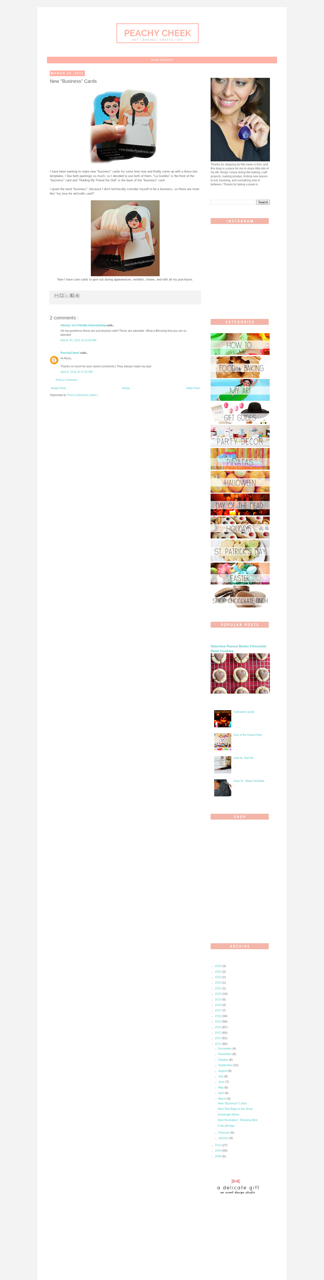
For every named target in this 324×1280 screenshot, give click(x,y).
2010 (218, 1145)
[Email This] (56, 295)
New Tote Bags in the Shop (235, 1109)
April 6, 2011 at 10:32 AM (76, 372)
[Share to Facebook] (72, 295)
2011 (218, 1044)
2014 (218, 1027)
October (223, 1059)
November (225, 1054)
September (225, 1065)
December (225, 1048)
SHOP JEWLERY (162, 60)
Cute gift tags (226, 1125)
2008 (218, 1156)
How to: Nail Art (243, 758)
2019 (218, 999)
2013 (218, 1032)
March (222, 1098)
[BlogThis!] (61, 295)
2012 (218, 1038)
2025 (218, 971)
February (224, 1132)
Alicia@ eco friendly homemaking (83, 325)
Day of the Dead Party (248, 735)
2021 (218, 988)
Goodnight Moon (228, 1114)
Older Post (192, 388)
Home (126, 388)
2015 (218, 1021)
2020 (218, 993)
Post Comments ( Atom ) (82, 395)
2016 (218, 1016)
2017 (218, 1010)
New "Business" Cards (232, 1103)
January (223, 1138)
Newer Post (58, 388)
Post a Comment (66, 380)
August (223, 1071)
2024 (218, 977)
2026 (218, 966)
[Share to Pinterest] (77, 295)
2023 (218, 982)
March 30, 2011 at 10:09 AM (78, 340)
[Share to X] (67, 295)
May (221, 1087)
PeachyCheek (70, 353)
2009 (218, 1150)
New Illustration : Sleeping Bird (237, 1120)
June (221, 1082)
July (221, 1076)
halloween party (244, 712)
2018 (218, 1005)
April (221, 1093)
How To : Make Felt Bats (249, 781)
